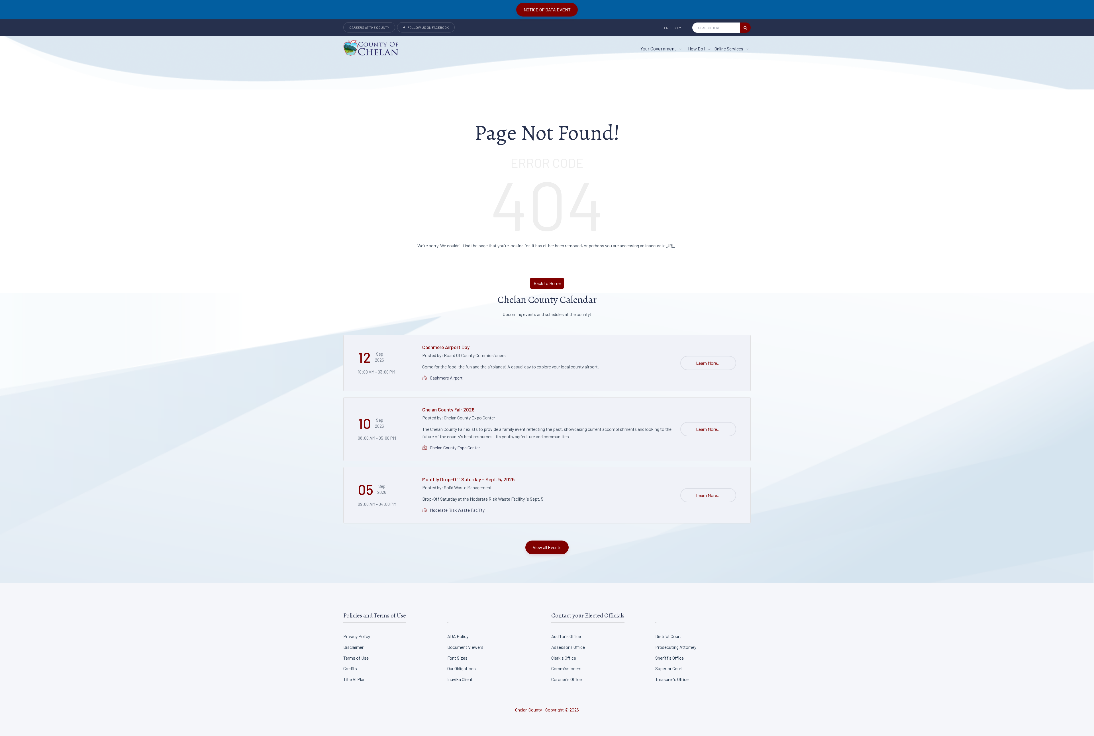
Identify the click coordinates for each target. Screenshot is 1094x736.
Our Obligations (461, 668)
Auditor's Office (566, 636)
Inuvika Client (460, 679)
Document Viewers (465, 647)
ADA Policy (457, 636)
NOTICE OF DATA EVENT (547, 9)
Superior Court (669, 668)
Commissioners (566, 668)
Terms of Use (356, 657)
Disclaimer (353, 647)
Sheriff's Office (669, 657)
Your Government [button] (658, 48)
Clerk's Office (563, 657)
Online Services (729, 48)
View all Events (547, 547)
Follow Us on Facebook (427, 27)
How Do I (697, 48)
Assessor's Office (568, 647)
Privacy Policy (356, 636)
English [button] (671, 28)
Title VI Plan (354, 679)
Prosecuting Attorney (675, 647)
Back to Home (547, 283)
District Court (668, 636)
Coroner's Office (566, 679)
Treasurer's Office (672, 679)
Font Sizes (457, 657)
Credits (350, 668)
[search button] (745, 28)
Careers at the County (369, 27)
